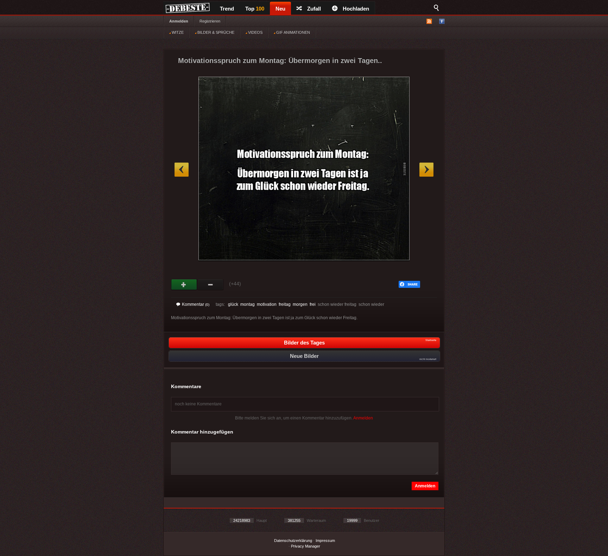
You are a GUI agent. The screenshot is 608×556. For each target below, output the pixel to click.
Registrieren (210, 21)
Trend (227, 9)
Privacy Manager (305, 546)
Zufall (314, 9)
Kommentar (195, 304)
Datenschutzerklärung (293, 540)
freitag (285, 304)
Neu (280, 9)
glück (233, 304)
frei (313, 304)
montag (247, 304)
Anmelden (178, 21)
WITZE (177, 32)
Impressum (325, 540)
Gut (184, 284)
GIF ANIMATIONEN (292, 32)
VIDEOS (254, 32)
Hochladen (356, 9)
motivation (267, 304)
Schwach (210, 284)
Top (254, 9)
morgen (300, 304)
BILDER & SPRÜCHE (215, 32)
